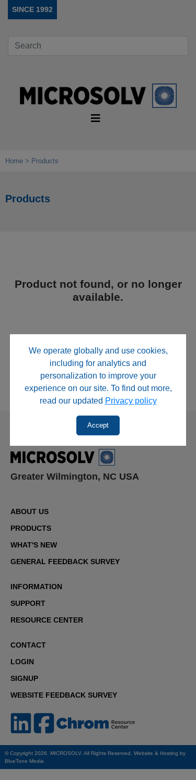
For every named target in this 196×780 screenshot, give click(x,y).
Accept (98, 425)
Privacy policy (131, 400)
